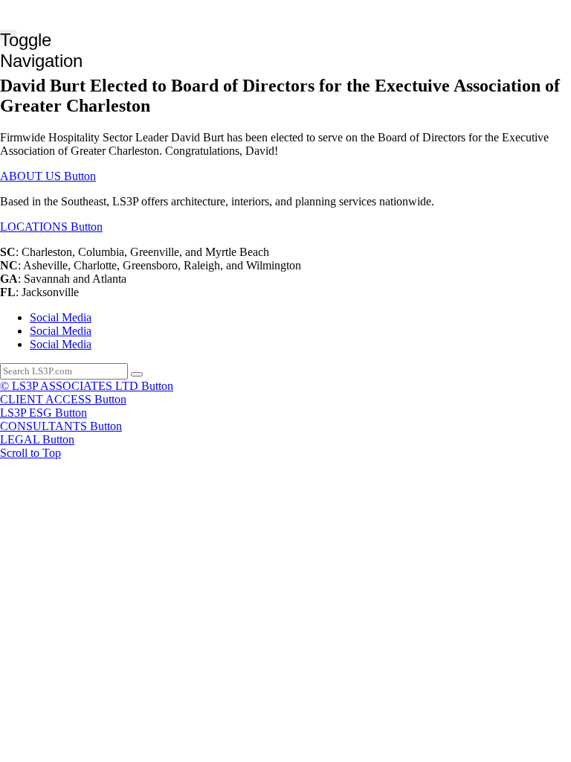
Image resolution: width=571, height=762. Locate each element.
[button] (48, 176)
